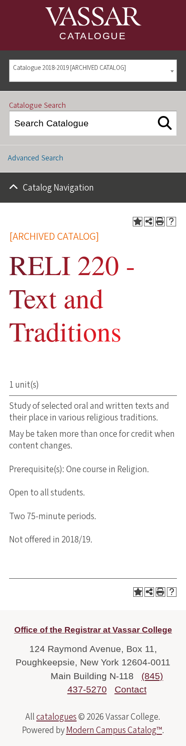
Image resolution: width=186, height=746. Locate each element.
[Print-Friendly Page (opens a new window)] (160, 221)
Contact (131, 689)
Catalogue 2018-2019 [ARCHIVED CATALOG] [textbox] (69, 67)
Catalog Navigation (58, 187)
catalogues (56, 716)
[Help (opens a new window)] (171, 221)
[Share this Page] (149, 221)
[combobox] (93, 71)
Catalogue (92, 36)
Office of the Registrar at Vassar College (93, 629)
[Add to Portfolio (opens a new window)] (137, 221)
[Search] (165, 123)
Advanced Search (35, 158)
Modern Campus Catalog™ (114, 730)
